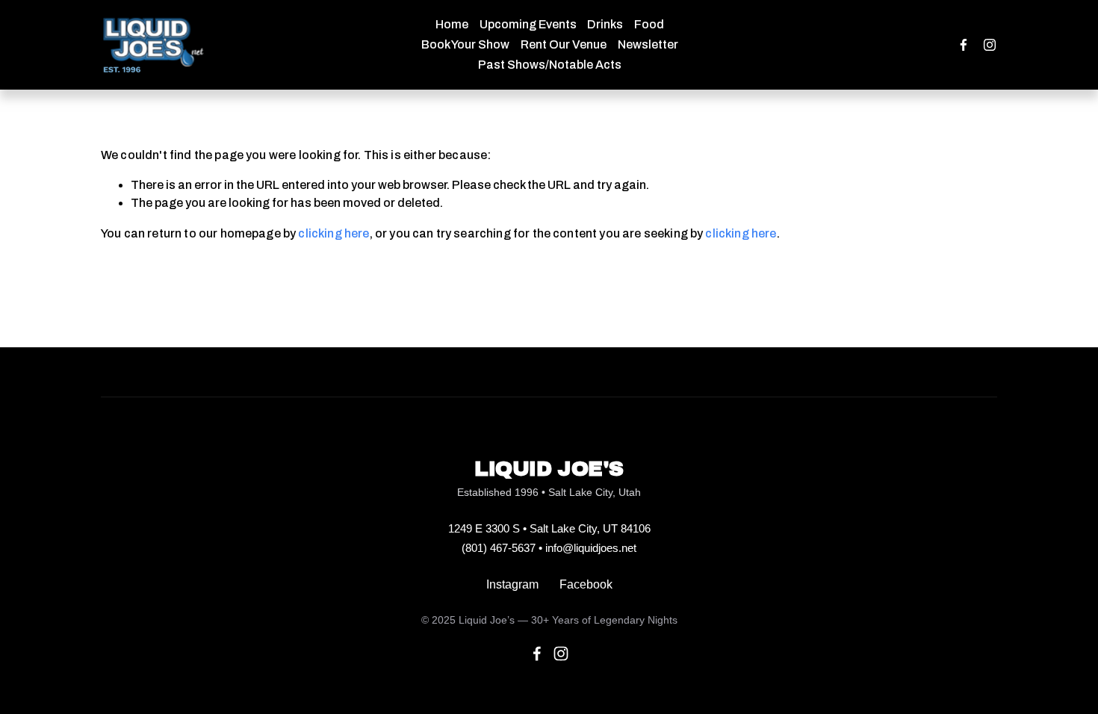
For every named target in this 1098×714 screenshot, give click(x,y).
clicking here (333, 233)
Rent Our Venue (564, 44)
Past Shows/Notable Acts (549, 64)
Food (649, 24)
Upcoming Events (528, 24)
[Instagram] (989, 44)
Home (451, 24)
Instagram (512, 584)
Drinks (605, 24)
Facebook (585, 584)
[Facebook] (963, 44)
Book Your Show (465, 44)
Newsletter (648, 44)
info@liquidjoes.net (590, 547)
